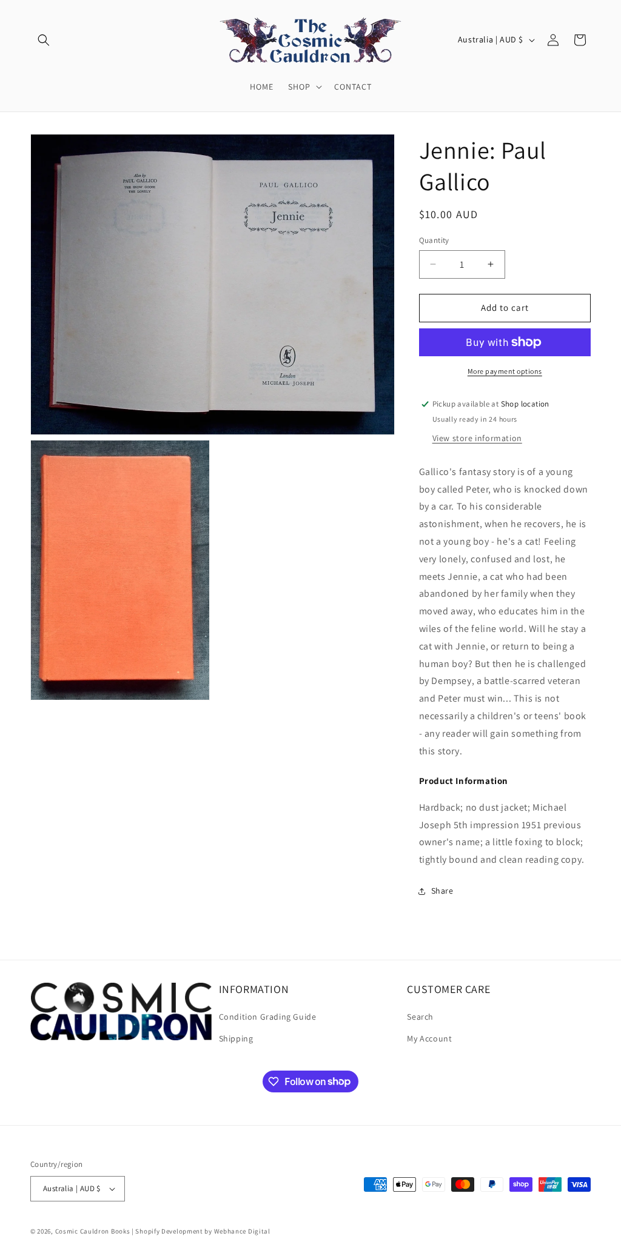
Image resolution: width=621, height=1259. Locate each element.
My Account (429, 1038)
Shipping (236, 1038)
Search (420, 1016)
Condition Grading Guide (268, 1016)
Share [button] (442, 890)
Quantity (434, 240)
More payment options (505, 371)
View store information (477, 438)
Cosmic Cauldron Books (92, 1231)
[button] (43, 40)
